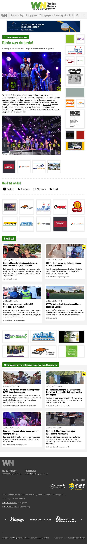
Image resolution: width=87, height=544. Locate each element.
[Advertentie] (9, 166)
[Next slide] (81, 520)
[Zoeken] (77, 15)
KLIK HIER (47, 104)
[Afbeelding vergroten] (31, 71)
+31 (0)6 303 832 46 (9, 506)
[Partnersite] (58, 486)
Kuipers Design (79, 537)
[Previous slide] (6, 520)
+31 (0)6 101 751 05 (9, 502)
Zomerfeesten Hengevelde (44, 49)
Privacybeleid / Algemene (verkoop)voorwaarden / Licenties (25, 537)
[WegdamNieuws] (43, 6)
